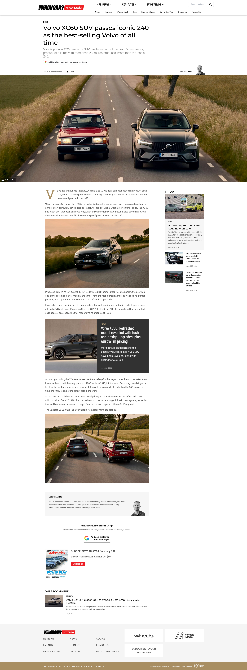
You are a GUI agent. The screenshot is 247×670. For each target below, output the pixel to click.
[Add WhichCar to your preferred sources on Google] (97, 538)
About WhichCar (107, 651)
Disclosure (77, 666)
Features (102, 645)
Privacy (67, 666)
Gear (135, 12)
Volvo (59, 190)
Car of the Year (167, 12)
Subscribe (182, 12)
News (97, 12)
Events (48, 645)
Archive (75, 651)
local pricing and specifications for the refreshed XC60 (114, 396)
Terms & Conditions (52, 666)
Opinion (75, 645)
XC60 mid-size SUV (95, 190)
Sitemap (88, 666)
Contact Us (99, 666)
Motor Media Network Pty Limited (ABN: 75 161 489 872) (172, 666)
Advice (100, 638)
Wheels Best (122, 12)
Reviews (108, 12)
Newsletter (196, 12)
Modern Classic (148, 12)
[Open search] (211, 4)
